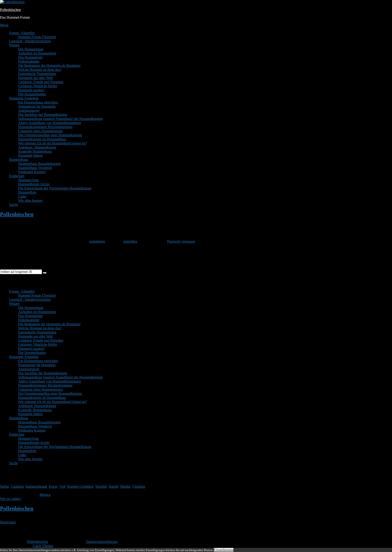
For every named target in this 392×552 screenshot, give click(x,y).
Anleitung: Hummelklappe (37, 147)
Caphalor (17, 486)
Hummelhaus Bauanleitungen (39, 164)
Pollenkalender (28, 61)
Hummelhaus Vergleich (35, 168)
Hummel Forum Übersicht (37, 37)
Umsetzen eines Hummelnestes (40, 131)
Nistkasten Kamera (31, 172)
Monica (44, 495)
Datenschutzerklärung (102, 542)
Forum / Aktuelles (22, 33)
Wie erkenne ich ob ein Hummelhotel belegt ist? (52, 143)
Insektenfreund (36, 486)
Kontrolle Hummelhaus (35, 151)
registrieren (97, 241)
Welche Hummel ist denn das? (39, 70)
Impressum (8, 522)
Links (22, 196)
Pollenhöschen (10, 10)
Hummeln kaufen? (31, 90)
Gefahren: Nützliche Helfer (37, 86)
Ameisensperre (28, 110)
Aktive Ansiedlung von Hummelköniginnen (49, 123)
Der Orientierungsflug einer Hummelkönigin (50, 135)
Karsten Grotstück (80, 486)
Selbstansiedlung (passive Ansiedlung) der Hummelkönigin (60, 119)
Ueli (62, 486)
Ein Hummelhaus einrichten (38, 102)
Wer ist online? (10, 499)
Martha (125, 486)
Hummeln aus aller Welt (35, 78)
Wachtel (101, 486)
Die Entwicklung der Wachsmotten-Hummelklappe (54, 188)
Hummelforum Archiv (34, 184)
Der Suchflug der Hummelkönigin (42, 115)
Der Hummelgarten (32, 94)
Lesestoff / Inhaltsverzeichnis (30, 41)
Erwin (53, 486)
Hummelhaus (18, 160)
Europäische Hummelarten (37, 74)
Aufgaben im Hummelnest (37, 53)
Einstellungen (223, 550)
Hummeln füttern (30, 155)
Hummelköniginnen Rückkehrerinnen (45, 127)
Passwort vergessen (181, 241)
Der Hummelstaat (30, 49)
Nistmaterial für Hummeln (37, 106)
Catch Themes (43, 546)
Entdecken (16, 176)
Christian (138, 486)
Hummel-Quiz (28, 180)
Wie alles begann (30, 200)
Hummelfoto (27, 192)
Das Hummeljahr (30, 57)
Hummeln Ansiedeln (24, 98)
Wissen (14, 45)
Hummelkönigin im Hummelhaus (42, 139)
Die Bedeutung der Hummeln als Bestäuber (49, 65)
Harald (113, 486)
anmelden (130, 241)
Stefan (4, 486)
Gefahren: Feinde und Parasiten (40, 82)
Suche (13, 204)
